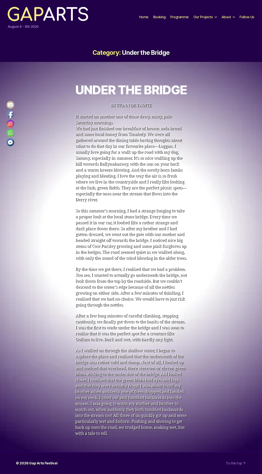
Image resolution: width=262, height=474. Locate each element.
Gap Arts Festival (43, 463)
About (226, 17)
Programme (179, 17)
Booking (159, 17)
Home (143, 17)
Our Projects (203, 17)
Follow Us (247, 17)
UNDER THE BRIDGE (131, 89)
